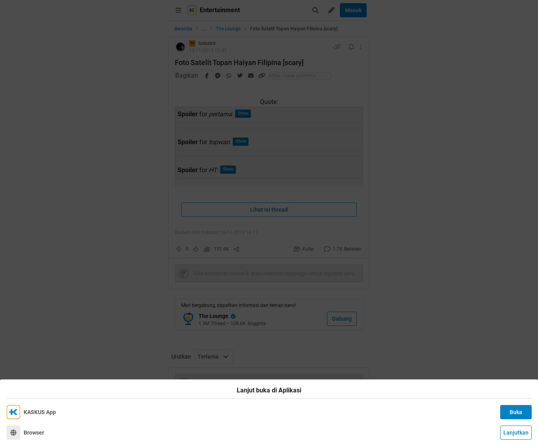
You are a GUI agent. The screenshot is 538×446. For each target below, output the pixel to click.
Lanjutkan (516, 432)
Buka (516, 412)
